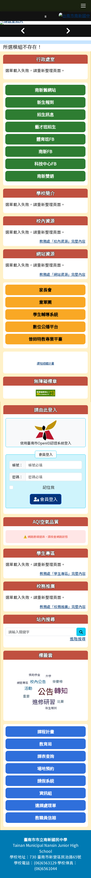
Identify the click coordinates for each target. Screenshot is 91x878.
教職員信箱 (45, 818)
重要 (26, 696)
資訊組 (45, 793)
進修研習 (43, 701)
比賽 (60, 701)
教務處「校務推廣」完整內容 (63, 606)
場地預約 (45, 768)
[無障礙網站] (45, 392)
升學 (48, 676)
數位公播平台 (45, 326)
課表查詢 (45, 756)
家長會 (45, 290)
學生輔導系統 (45, 314)
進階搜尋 (78, 638)
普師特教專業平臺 (45, 339)
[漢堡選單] (83, 5)
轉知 (61, 690)
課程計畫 (45, 731)
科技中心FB (45, 164)
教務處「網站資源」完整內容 (62, 274)
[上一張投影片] (23, 31)
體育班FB (45, 139)
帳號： (17, 465)
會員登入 (48, 499)
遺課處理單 (45, 805)
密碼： (17, 476)
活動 (28, 688)
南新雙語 (45, 176)
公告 (46, 691)
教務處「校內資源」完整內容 (62, 241)
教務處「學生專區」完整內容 (63, 573)
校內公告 (38, 681)
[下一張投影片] (68, 31)
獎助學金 (34, 675)
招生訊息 (45, 114)
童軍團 (45, 302)
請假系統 (45, 781)
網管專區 (22, 683)
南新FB (45, 151)
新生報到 (45, 102)
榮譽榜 (58, 681)
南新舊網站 (45, 90)
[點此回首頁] (45, 23)
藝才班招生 (45, 127)
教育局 (45, 744)
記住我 (49, 487)
